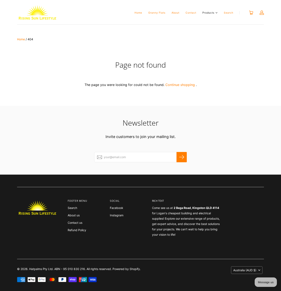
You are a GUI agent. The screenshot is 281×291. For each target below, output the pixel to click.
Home (138, 12)
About (175, 12)
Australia (244, 270)
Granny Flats (156, 12)
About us (74, 215)
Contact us (75, 222)
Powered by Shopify (126, 269)
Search (228, 12)
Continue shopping (180, 85)
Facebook (116, 208)
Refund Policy (77, 230)
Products (208, 12)
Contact (191, 12)
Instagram (116, 215)
